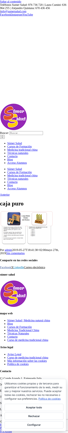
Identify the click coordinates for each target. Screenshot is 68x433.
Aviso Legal (14, 354)
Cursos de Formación (19, 326)
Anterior (5, 194)
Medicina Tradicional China (23, 330)
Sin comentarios (15, 253)
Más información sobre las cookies (27, 360)
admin (8, 249)
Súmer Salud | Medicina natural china (28, 320)
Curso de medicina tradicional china (27, 340)
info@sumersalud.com (13, 11)
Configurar (34, 424)
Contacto (12, 336)
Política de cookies (18, 364)
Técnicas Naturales (18, 333)
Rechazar (34, 416)
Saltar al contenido (10, 1)
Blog (10, 323)
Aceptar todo (34, 407)
